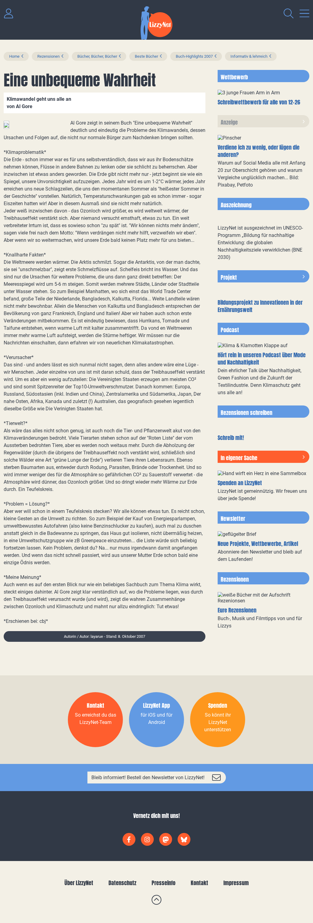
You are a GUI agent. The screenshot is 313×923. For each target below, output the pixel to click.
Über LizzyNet (78, 883)
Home (14, 56)
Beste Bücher (146, 56)
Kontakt (199, 883)
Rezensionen (48, 56)
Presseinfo (163, 883)
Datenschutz (122, 883)
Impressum (236, 883)
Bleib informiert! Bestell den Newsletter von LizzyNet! (147, 777)
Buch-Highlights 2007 (194, 56)
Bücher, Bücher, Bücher (97, 56)
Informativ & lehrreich (248, 56)
